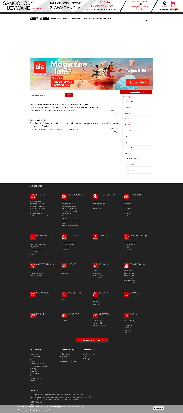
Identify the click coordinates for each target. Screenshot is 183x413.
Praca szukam (34, 201)
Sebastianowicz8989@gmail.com (66, 110)
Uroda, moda (43, 292)
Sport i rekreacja (138, 235)
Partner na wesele (129, 283)
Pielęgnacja (130, 164)
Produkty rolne (35, 275)
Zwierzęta (128, 97)
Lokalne (64, 273)
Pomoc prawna (97, 275)
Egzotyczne (128, 107)
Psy (126, 136)
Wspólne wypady (129, 280)
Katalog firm (97, 19)
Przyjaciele (127, 278)
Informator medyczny (70, 361)
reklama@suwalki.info (72, 399)
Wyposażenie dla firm (99, 325)
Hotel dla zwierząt (132, 158)
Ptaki (126, 142)
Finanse (95, 271)
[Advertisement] (91, 42)
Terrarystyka (129, 148)
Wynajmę (127, 204)
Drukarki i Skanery (67, 244)
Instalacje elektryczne (68, 206)
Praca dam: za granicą (37, 208)
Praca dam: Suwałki (36, 204)
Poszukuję (127, 325)
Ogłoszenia (76, 19)
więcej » (115, 113)
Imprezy (66, 19)
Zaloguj (32, 404)
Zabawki (64, 320)
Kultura (32, 361)
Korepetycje (97, 302)
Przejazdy (72, 264)
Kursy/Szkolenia (35, 213)
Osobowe (96, 208)
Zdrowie (134, 292)
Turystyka (126, 249)
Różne (33, 252)
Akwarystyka (129, 101)
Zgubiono (127, 328)
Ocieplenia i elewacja (68, 211)
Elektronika (73, 235)
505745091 (44, 129)
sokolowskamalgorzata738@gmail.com (65, 129)
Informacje (108, 19)
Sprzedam (65, 223)
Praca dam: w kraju (36, 206)
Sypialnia (33, 247)
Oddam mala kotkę (38, 120)
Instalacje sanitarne (68, 208)
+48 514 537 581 (46, 110)
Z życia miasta (35, 356)
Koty (31, 110)
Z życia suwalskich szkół (38, 366)
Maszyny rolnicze (36, 273)
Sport (32, 359)
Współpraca (96, 323)
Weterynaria (131, 170)
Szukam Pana (128, 273)
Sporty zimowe (128, 244)
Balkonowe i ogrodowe (38, 244)
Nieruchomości (137, 194)
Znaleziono (127, 330)
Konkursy (87, 19)
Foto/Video (104, 235)
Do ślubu (41, 314)
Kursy (95, 304)
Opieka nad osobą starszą (38, 216)
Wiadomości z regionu (37, 364)
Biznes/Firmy (104, 314)
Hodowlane (128, 119)
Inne (128, 176)
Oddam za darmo (129, 320)
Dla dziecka (73, 314)
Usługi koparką (66, 204)
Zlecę (64, 216)
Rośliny (32, 254)
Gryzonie (128, 113)
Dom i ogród (42, 235)
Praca (39, 194)
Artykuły (32, 381)
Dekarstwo (65, 213)
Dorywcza (33, 211)
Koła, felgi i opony (98, 204)
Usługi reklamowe (98, 320)
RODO (32, 402)
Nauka (101, 292)
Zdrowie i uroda (35, 378)
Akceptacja (158, 408)
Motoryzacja (105, 194)
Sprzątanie (96, 273)
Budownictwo (74, 194)
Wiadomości (55, 19)
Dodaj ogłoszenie (89, 359)
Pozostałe (128, 130)
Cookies (39, 402)
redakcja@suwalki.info (56, 399)
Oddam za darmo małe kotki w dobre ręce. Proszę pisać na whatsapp (59, 104)
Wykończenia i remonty (68, 226)
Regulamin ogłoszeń (90, 354)
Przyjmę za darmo (129, 323)
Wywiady (33, 368)
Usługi (127, 154)
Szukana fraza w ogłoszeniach (38, 95)
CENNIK (85, 356)
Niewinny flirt (127, 275)
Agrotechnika (43, 264)
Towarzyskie (136, 264)
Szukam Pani (127, 271)
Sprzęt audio (66, 249)
